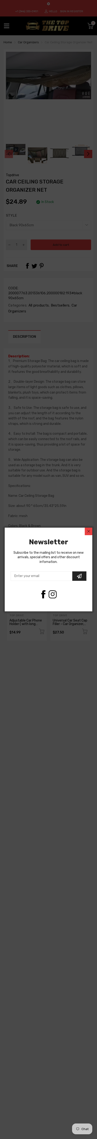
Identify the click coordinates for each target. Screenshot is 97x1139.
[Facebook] (43, 594)
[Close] (88, 531)
